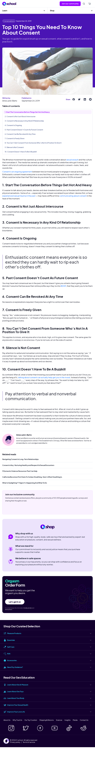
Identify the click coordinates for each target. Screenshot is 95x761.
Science (59, 720)
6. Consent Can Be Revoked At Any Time (20, 134)
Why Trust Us (17, 720)
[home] (9, 4)
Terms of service (29, 742)
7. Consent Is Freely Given (14, 138)
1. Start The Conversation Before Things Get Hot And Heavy (27, 112)
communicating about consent (73, 196)
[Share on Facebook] (73, 99)
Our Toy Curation (30, 720)
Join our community (70, 3)
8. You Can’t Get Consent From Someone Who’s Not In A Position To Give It (33, 143)
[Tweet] (79, 99)
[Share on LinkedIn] (84, 99)
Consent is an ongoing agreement (17, 171)
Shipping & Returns (46, 720)
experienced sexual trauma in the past (18, 196)
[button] (24, 10)
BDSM (63, 286)
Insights (67, 720)
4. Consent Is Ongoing (13, 125)
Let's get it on (15, 602)
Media (75, 720)
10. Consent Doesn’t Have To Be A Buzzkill (20, 152)
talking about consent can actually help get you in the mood (44, 377)
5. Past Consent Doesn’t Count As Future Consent (24, 130)
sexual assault (72, 159)
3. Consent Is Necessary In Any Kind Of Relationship (24, 121)
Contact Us (84, 720)
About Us (6, 720)
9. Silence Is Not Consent (14, 147)
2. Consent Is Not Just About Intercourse (20, 116)
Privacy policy (15, 742)
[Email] (90, 99)
